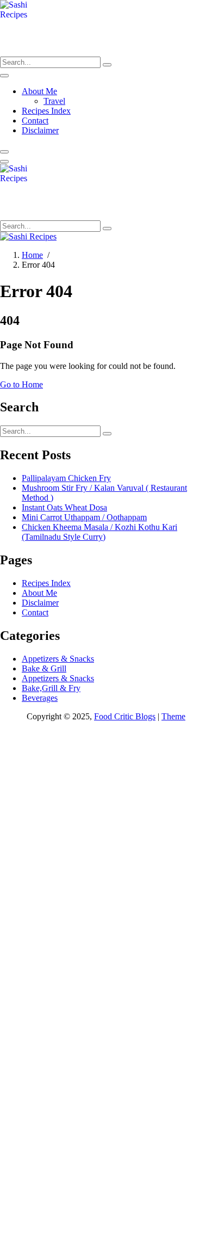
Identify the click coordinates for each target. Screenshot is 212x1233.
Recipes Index (46, 110)
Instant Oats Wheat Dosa (64, 507)
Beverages (40, 697)
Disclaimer (40, 130)
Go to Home (21, 384)
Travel (54, 101)
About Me (39, 91)
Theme (173, 716)
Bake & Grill (44, 668)
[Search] (107, 64)
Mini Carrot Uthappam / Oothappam (84, 517)
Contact (35, 120)
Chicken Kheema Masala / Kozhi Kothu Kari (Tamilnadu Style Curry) (99, 531)
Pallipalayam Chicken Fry (66, 478)
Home (32, 255)
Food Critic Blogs (124, 716)
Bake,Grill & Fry (51, 688)
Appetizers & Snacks (58, 658)
